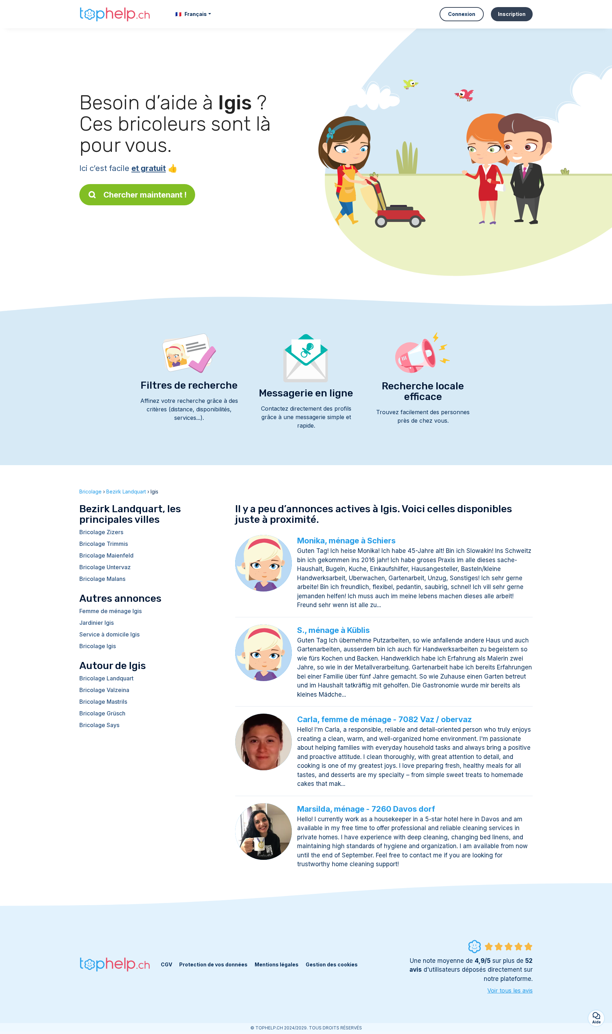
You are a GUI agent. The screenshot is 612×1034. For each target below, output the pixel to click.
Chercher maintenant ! (145, 194)
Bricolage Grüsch (102, 713)
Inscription (512, 14)
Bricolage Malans (102, 578)
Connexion (461, 14)
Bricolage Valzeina (104, 689)
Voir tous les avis (510, 990)
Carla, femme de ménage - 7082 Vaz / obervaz (384, 719)
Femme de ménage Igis (110, 611)
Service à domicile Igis (109, 634)
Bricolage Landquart (106, 678)
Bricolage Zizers (101, 532)
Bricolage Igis (97, 646)
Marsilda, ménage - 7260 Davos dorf (366, 808)
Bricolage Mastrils (103, 701)
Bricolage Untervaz (105, 567)
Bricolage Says (99, 725)
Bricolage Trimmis (103, 543)
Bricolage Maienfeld (106, 555)
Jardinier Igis (96, 622)
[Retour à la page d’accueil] (114, 14)
